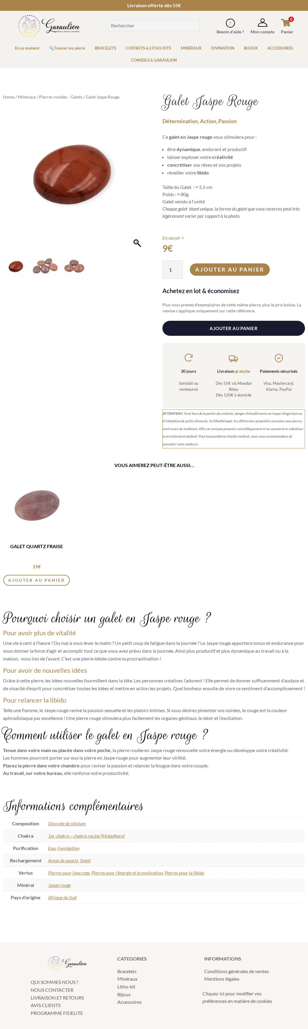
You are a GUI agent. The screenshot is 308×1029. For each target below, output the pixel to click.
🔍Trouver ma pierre (67, 48)
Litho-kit (126, 986)
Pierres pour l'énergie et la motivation (127, 873)
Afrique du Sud (62, 897)
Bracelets (127, 971)
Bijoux (124, 994)
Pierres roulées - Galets (60, 96)
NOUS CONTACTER (52, 990)
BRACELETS (105, 48)
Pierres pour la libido (184, 873)
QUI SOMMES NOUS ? (54, 982)
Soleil (85, 860)
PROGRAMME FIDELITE (57, 1013)
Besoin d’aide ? (230, 31)
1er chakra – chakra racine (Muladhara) (86, 836)
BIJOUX (251, 48)
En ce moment (27, 48)
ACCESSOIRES (280, 48)
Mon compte (262, 31)
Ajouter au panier (229, 269)
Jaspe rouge (59, 885)
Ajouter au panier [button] (36, 580)
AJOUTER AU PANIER (233, 328)
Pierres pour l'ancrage (69, 873)
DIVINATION (222, 48)
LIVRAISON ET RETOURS (57, 997)
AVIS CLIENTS (45, 1005)
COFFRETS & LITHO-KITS (148, 48)
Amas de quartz (63, 860)
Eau (52, 848)
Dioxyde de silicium (67, 823)
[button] (138, 183)
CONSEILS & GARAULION (154, 60)
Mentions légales (221, 979)
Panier (287, 31)
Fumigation (68, 848)
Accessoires (129, 1002)
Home (8, 96)
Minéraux (27, 96)
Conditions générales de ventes (236, 971)
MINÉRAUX (191, 48)
